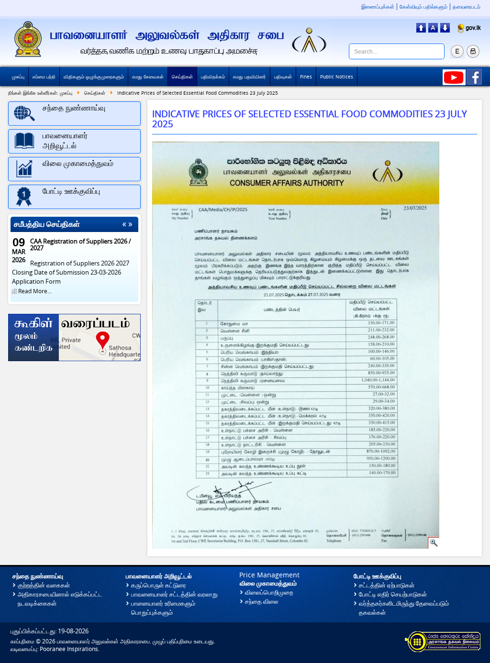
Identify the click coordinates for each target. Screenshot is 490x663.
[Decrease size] (445, 29)
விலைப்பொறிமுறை (269, 592)
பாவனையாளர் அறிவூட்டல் (159, 576)
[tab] (74, 113)
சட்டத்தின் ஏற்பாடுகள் (386, 585)
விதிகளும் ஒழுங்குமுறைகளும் (94, 76)
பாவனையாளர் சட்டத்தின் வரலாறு (174, 594)
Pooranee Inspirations (69, 648)
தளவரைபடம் (466, 6)
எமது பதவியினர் (249, 76)
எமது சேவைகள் (148, 76)
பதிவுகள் (283, 76)
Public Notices (336, 76)
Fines (306, 76)
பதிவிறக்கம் (213, 76)
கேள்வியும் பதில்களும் (423, 6)
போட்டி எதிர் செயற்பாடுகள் (393, 594)
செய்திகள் (182, 76)
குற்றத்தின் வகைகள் (44, 585)
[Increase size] (421, 29)
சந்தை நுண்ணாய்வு (37, 576)
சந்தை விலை (261, 601)
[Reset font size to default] (433, 29)
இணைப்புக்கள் (377, 6)
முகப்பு (18, 76)
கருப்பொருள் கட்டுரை (158, 585)
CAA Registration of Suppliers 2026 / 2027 (80, 244)
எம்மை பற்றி (44, 76)
